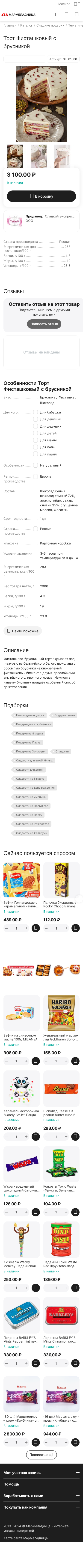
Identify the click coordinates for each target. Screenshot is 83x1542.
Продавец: (34, 216)
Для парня (48, 454)
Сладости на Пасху (29, 815)
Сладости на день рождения (35, 787)
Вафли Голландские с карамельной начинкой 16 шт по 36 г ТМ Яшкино (20, 905)
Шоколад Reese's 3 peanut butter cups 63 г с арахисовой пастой (61, 1113)
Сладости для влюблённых (34, 760)
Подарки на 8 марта (29, 733)
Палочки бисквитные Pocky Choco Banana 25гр (59, 905)
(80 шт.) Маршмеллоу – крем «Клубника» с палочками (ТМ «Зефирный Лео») (20, 1419)
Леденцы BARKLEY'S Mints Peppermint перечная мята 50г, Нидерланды (19, 1340)
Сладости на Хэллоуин (31, 833)
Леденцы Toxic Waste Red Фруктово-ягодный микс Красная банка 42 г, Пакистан (60, 1264)
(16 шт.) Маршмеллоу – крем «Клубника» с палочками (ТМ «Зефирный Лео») (61, 1419)
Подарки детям (64, 715)
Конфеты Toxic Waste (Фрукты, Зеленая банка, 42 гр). (59, 1188)
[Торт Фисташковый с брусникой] (41, 104)
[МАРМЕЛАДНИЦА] (18, 14)
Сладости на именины (31, 797)
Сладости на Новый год (32, 806)
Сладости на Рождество (32, 824)
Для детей (48, 433)
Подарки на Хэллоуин (30, 751)
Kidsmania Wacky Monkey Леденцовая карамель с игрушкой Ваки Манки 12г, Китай (21, 1264)
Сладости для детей (29, 769)
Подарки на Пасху (28, 742)
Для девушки (50, 419)
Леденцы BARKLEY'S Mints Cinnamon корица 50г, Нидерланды (61, 1340)
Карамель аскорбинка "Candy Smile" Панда (21, 1113)
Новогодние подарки (30, 715)
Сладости (62, 751)
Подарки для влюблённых (33, 724)
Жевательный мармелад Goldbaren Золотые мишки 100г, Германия (60, 1037)
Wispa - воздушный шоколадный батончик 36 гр (21, 1188)
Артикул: (55, 59)
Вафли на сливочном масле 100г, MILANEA (20, 1037)
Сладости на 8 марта (30, 778)
